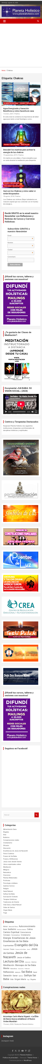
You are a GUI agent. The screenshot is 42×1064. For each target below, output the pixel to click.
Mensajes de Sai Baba (25, 965)
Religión (6, 889)
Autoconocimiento (27, 926)
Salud (35, 972)
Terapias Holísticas (10, 899)
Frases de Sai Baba (10, 856)
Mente (6, 968)
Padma (17, 114)
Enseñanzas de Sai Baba (15, 941)
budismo (12, 929)
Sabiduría (17, 972)
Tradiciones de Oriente (11, 902)
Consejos (6, 935)
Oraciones (6, 875)
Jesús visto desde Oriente (12, 862)
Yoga (5, 913)
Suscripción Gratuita (10, 897)
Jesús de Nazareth (15, 955)
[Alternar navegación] (4, 21)
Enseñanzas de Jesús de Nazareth (15, 851)
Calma (30, 929)
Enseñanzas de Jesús (23, 938)
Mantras (34, 962)
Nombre (20, 242)
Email (20, 235)
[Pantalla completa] (36, 412)
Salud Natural (8, 891)
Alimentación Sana (11, 103)
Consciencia (25, 932)
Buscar (36, 814)
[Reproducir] (6, 412)
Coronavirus (15, 935)
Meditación (25, 144)
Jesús (28, 949)
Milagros (6, 870)
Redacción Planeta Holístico (24, 1024)
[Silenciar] (32, 412)
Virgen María (7, 910)
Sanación (7, 975)
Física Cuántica (8, 854)
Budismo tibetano (21, 929)
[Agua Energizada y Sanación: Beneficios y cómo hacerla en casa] (21, 94)
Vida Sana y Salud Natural (13, 186)
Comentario (12, 257)
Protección (27, 968)
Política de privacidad (10, 1058)
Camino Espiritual (11, 932)
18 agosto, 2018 (8, 196)
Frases (12, 949)
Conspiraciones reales (11, 840)
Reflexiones (8, 972)
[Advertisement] (21, 46)
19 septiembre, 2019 (10, 155)
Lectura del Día (13, 961)
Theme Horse (32, 1058)
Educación (7, 848)
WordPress (28, 1060)
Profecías (6, 880)
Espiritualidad (8, 945)
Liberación (27, 962)
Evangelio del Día (26, 945)
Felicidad (6, 949)
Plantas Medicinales (10, 878)
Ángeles (6, 832)
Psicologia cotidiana (10, 883)
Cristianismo (7, 843)
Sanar (15, 975)
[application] (21, 404)
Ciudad (20, 249)
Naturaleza (7, 872)
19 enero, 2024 (8, 1024)
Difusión (6, 845)
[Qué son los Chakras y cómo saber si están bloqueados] (21, 176)
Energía (7, 938)
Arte (4, 835)
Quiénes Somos (9, 886)
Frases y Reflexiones (27, 103)
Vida (11, 979)
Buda (5, 929)
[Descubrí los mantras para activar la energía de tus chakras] (21, 135)
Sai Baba (26, 971)
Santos (21, 976)
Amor (5, 926)
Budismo (6, 837)
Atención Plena (13, 926)
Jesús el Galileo (24, 957)
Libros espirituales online (12, 864)
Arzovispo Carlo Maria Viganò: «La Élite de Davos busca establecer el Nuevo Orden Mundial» (20, 1019)
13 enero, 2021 (8, 114)
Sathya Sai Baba (9, 894)
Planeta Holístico (26, 1055)
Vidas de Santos (9, 907)
